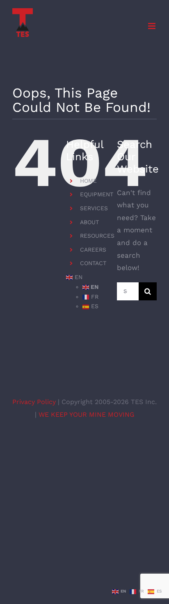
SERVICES (94, 208)
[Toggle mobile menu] (152, 26)
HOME (88, 180)
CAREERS (93, 249)
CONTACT (93, 263)
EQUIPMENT (96, 194)
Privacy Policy (35, 402)
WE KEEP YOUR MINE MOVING (87, 414)
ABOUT (89, 222)
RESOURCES (97, 235)
